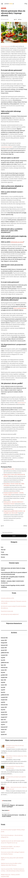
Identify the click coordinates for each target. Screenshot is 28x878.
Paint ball (3, 549)
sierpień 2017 (4, 717)
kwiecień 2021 (4, 667)
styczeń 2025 (4, 650)
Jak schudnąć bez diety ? (9, 469)
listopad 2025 (4, 642)
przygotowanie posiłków (6, 146)
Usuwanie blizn (4, 554)
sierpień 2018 (4, 699)
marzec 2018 (4, 707)
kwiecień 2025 (4, 645)
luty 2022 (3, 660)
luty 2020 (3, 687)
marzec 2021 (4, 670)
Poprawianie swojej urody (7, 611)
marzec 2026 (4, 640)
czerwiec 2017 (4, 722)
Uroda (2, 552)
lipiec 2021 (3, 665)
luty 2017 (3, 732)
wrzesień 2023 (4, 655)
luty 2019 (3, 692)
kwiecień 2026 (4, 637)
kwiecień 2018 (4, 704)
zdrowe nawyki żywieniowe (19, 308)
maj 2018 (3, 702)
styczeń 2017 (4, 734)
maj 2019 (3, 690)
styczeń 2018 (4, 712)
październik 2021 (5, 662)
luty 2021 (3, 672)
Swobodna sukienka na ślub (7, 598)
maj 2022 (3, 657)
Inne (2, 547)
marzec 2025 (4, 647)
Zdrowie (3, 8)
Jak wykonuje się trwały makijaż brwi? (10, 614)
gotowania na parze (17, 242)
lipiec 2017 (3, 719)
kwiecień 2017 (4, 727)
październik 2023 (5, 652)
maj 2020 (3, 682)
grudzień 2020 (4, 675)
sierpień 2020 (4, 677)
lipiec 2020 (3, 680)
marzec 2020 (4, 685)
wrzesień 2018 (4, 697)
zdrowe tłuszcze (21, 402)
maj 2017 (3, 724)
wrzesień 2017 (4, 714)
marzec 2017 (4, 729)
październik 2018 (5, 694)
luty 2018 (3, 709)
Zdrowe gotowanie (5, 46)
